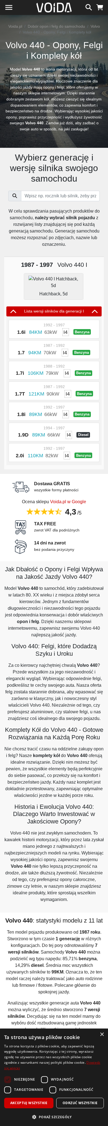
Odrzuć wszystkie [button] (80, 1103)
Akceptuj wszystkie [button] (29, 1103)
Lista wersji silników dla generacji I (54, 311)
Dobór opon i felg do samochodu (56, 26)
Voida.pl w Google (68, 501)
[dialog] (54, 1077)
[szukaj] (89, 7)
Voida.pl (15, 26)
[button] (54, 1117)
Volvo (95, 26)
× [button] (102, 1034)
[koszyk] (100, 7)
